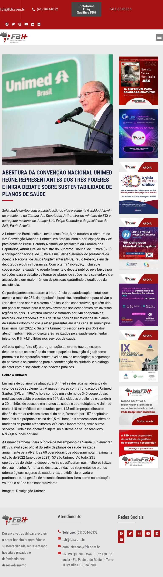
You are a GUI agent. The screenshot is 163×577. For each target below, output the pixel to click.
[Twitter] (13, 24)
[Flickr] (39, 24)
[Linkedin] (32, 24)
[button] (159, 37)
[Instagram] (20, 24)
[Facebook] (7, 24)
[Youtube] (26, 24)
